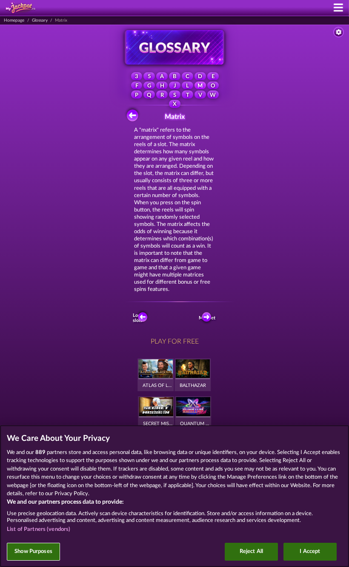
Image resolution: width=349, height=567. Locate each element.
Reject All (251, 551)
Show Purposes (33, 551)
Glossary (40, 20)
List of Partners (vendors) (38, 529)
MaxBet (207, 318)
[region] (174, 496)
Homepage (14, 20)
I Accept (310, 551)
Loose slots (139, 317)
